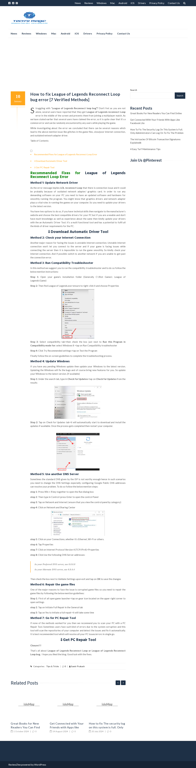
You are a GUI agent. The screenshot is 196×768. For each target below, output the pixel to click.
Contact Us (174, 3)
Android (123, 3)
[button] (31, 151)
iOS (132, 3)
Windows (102, 3)
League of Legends (105, 173)
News (78, 3)
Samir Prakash (78, 666)
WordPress (40, 764)
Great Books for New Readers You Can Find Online (25, 727)
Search (133, 90)
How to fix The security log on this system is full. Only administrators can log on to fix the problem (156, 131)
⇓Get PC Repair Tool (44, 167)
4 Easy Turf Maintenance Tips (145, 149)
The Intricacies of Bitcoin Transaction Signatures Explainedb (155, 141)
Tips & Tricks (52, 666)
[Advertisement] (98, 63)
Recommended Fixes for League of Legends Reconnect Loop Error (65, 154)
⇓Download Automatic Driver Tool (50, 161)
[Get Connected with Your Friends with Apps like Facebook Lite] (68, 704)
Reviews (88, 3)
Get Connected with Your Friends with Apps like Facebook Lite (67, 727)
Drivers (142, 3)
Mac (112, 3)
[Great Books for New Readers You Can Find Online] (29, 704)
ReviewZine (14, 764)
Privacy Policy (156, 3)
